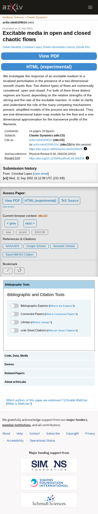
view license (8, 207)
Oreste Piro (83, 47)
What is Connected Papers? (61, 314)
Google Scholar (36, 246)
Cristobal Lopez (32, 47)
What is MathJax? (19, 403)
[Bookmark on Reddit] (19, 270)
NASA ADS (12, 246)
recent (23, 232)
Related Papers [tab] (15, 373)
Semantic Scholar (64, 246)
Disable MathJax (76, 400)
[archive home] (13, 7)
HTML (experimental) (49, 66)
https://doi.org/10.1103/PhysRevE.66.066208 (56, 158)
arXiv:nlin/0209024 (41, 139)
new (8, 232)
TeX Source (69, 200)
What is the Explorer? (62, 305)
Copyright (72, 433)
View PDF (49, 56)
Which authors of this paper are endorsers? (34, 400)
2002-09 (40, 232)
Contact (34, 433)
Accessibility (15, 440)
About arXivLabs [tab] (15, 382)
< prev (11, 223)
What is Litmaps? (41, 322)
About (6, 433)
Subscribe (53, 433)
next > (30, 223)
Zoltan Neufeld (12, 47)
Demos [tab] (9, 364)
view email (41, 173)
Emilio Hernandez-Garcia (59, 47)
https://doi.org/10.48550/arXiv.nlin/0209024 (55, 149)
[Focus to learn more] (84, 149)
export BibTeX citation (20, 254)
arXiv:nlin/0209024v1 (46, 144)
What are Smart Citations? (62, 330)
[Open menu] (90, 7)
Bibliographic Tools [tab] (17, 284)
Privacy (90, 433)
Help (20, 433)
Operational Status (42, 440)
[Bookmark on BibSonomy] (7, 271)
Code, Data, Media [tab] (16, 355)
